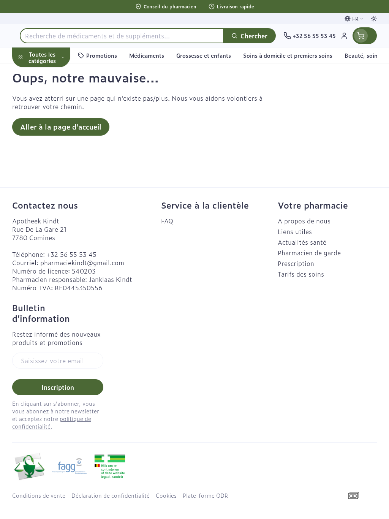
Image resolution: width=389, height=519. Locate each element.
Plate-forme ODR (205, 495)
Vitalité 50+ (60, 157)
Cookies (166, 495)
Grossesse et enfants (60, 139)
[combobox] (122, 35)
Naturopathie (60, 175)
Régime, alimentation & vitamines (60, 118)
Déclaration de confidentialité (110, 495)
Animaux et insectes (60, 218)
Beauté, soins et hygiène (60, 93)
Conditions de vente (38, 495)
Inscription (57, 387)
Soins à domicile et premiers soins (60, 196)
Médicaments (60, 236)
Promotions (35, 73)
